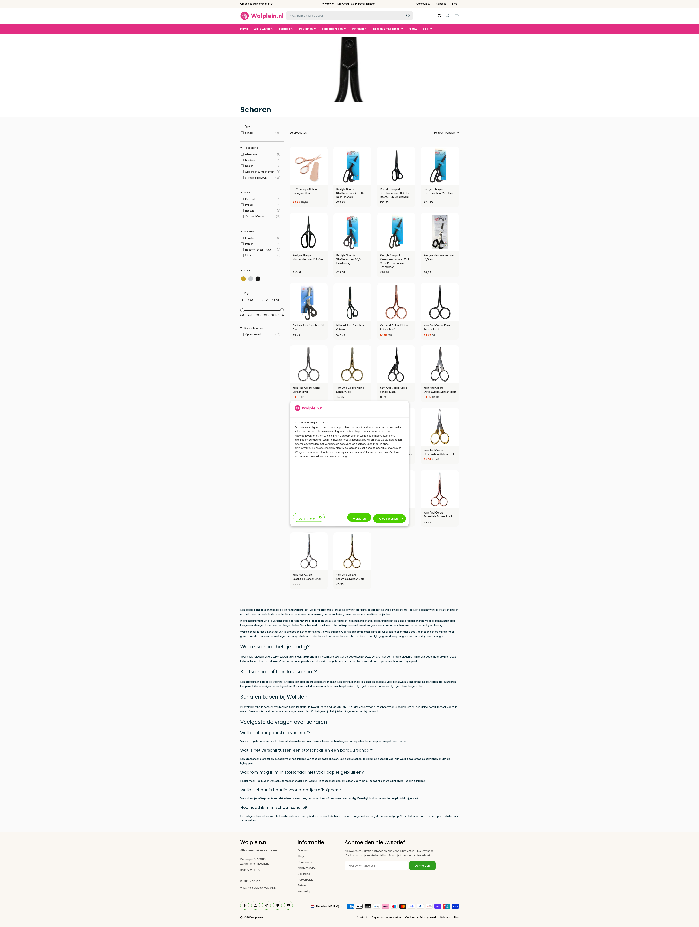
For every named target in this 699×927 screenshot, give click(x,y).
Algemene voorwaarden (386, 917)
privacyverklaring (305, 447)
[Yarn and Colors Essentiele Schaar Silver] (309, 551)
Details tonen (307, 518)
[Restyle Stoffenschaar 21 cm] (309, 302)
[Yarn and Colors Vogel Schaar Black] (396, 364)
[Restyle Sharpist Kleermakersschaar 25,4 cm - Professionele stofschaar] (396, 232)
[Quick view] (324, 181)
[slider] (242, 310)
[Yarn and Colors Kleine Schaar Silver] (309, 364)
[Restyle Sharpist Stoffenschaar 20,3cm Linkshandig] (352, 232)
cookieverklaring (337, 456)
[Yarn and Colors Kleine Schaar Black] (440, 302)
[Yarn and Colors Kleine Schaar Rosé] (396, 302)
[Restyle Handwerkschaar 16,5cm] (440, 232)
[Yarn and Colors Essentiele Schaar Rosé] (440, 489)
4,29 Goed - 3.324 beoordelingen (355, 3)
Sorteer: (444, 132)
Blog (454, 3)
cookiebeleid (326, 447)
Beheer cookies (449, 917)
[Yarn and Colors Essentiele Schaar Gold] (352, 551)
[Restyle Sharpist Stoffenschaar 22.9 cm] (440, 166)
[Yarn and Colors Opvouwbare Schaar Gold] (440, 427)
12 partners (387, 439)
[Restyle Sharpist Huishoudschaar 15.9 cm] (309, 232)
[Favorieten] (439, 15)
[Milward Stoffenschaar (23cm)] (352, 302)
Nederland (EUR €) (327, 906)
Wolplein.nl (256, 917)
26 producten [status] (298, 132)
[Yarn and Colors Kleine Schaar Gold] (352, 364)
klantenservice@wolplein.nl (259, 887)
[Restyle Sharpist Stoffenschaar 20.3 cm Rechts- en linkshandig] (396, 166)
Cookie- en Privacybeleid (420, 917)
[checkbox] (261, 133)
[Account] (448, 15)
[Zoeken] (408, 15)
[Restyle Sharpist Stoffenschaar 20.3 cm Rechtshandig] (352, 166)
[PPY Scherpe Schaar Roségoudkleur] (309, 166)
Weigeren (359, 518)
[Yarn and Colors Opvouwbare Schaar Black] (440, 364)
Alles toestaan (388, 518)
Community (423, 3)
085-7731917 (251, 881)
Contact (441, 3)
